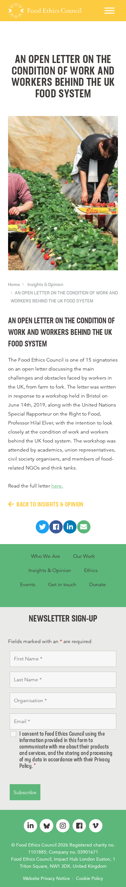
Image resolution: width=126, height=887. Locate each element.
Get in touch (62, 584)
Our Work (84, 556)
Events (27, 584)
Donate (97, 584)
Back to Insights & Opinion (49, 505)
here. (57, 486)
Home (14, 284)
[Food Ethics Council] (44, 11)
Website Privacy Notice (46, 878)
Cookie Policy (89, 878)
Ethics (91, 570)
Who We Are (45, 556)
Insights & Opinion (45, 284)
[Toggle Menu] (109, 10)
